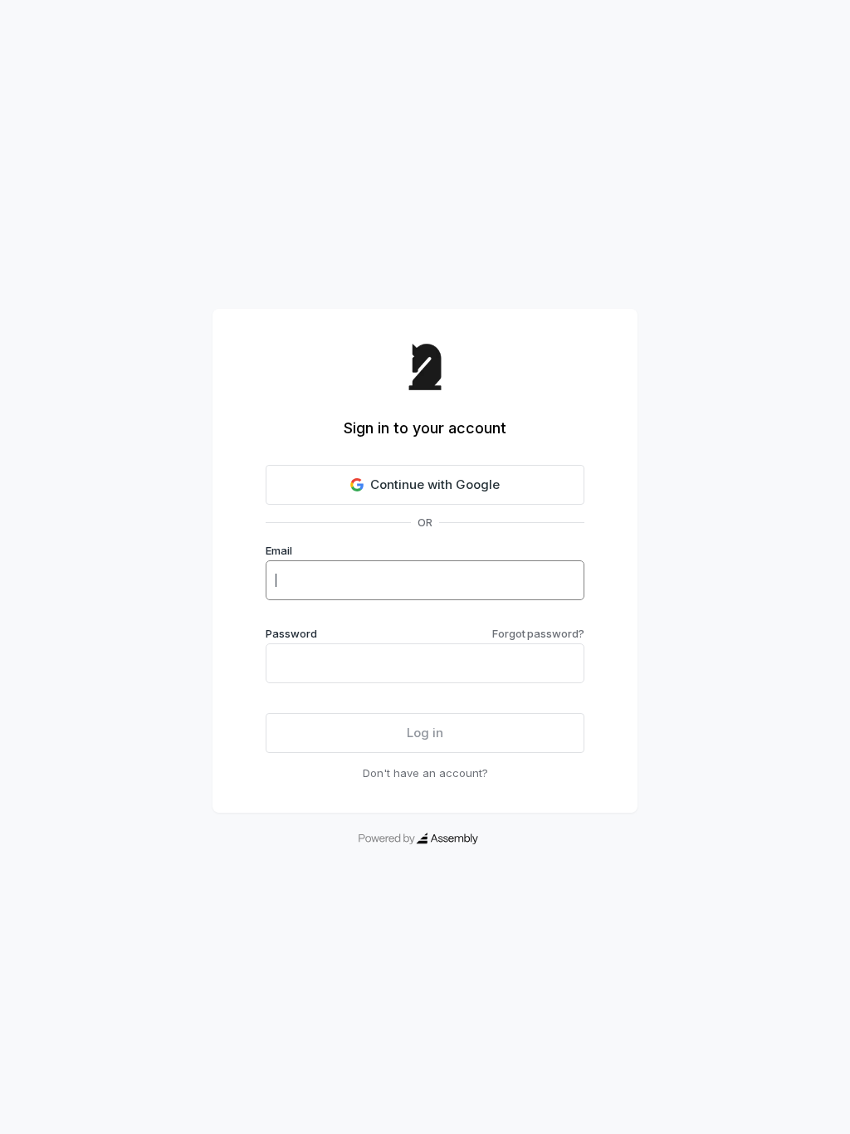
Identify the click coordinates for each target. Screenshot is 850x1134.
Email (279, 550)
